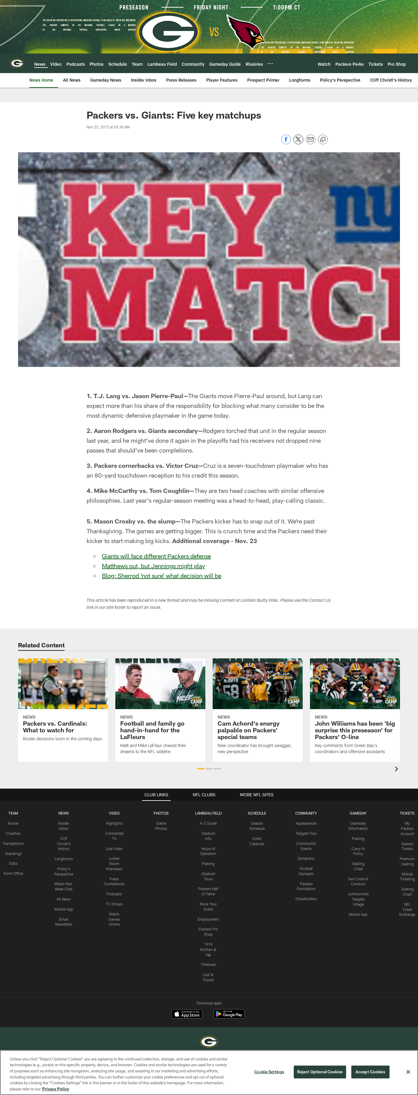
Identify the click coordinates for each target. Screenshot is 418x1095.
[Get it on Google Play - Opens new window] (229, 1016)
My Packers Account (407, 828)
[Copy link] (323, 140)
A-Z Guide (208, 823)
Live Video (114, 848)
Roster (13, 823)
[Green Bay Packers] (209, 1042)
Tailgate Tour (306, 833)
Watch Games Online (114, 919)
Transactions (13, 843)
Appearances (306, 823)
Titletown (208, 964)
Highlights (114, 823)
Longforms (64, 858)
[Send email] (310, 142)
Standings (13, 853)
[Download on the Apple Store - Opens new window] (187, 1014)
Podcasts (114, 894)
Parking (208, 863)
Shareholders (306, 899)
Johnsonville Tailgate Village (358, 899)
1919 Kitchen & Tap (208, 949)
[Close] (408, 1072)
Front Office (13, 873)
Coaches (13, 833)
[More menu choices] (270, 63)
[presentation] (397, 770)
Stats (13, 863)
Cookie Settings (269, 1071)
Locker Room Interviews (114, 863)
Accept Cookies (370, 1071)
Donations (306, 858)
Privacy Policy (55, 1088)
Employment (208, 919)
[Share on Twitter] (298, 142)
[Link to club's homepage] (17, 63)
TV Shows (114, 904)
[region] (209, 1072)
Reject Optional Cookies (320, 1071)
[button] (201, 769)
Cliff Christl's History (64, 843)
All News (64, 899)
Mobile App (63, 909)
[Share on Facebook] (286, 142)
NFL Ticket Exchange (407, 909)
